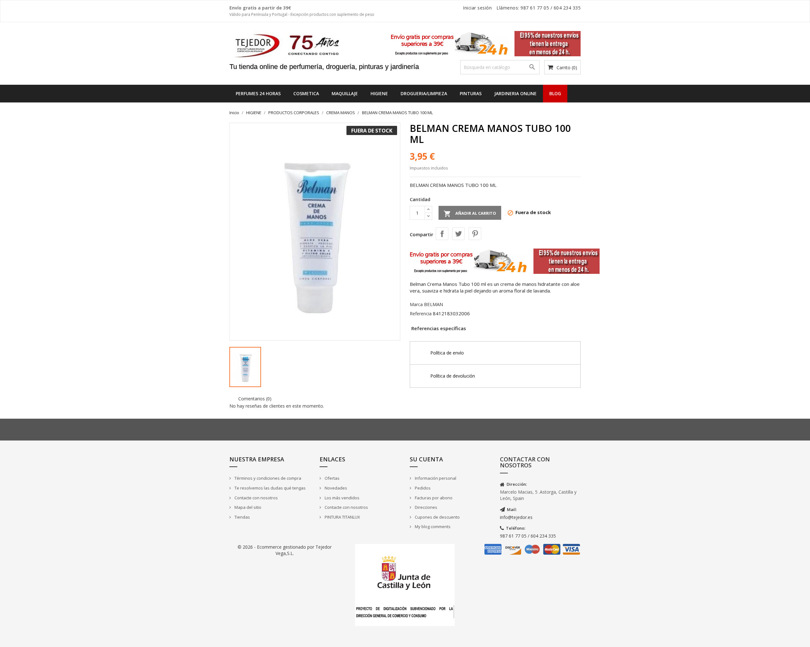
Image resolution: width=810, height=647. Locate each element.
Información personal (435, 478)
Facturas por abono (433, 498)
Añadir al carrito (470, 214)
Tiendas (242, 517)
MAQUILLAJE (345, 93)
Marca (416, 304)
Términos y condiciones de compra (267, 478)
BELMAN (433, 304)
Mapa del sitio (247, 507)
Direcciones (425, 507)
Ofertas (332, 478)
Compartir (442, 233)
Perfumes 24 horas (258, 93)
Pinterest (475, 233)
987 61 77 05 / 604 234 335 (528, 536)
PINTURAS (471, 93)
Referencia (421, 314)
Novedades (335, 488)
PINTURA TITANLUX (342, 517)
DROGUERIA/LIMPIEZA (424, 93)
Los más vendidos (341, 498)
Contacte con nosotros (256, 498)
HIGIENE (379, 93)
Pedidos (422, 488)
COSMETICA (306, 93)
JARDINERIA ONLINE (515, 93)
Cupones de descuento (437, 517)
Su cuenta (426, 459)
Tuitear (458, 233)
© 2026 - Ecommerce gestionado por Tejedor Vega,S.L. (285, 550)
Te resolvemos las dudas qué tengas (270, 488)
